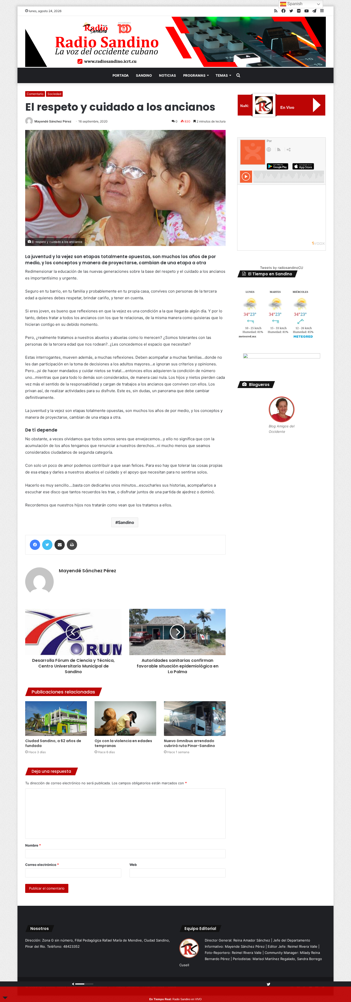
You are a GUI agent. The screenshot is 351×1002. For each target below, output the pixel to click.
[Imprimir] (72, 545)
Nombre (33, 845)
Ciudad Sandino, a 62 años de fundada (53, 743)
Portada (121, 75)
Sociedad (54, 94)
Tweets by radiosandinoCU (281, 268)
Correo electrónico (42, 865)
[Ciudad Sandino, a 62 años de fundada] (56, 718)
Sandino (144, 75)
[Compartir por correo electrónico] (59, 545)
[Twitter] (47, 545)
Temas (222, 75)
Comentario (35, 94)
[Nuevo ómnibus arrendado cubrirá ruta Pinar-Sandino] (195, 718)
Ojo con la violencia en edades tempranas (123, 743)
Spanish (294, 4)
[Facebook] (35, 545)
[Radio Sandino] (175, 42)
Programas (194, 75)
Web (133, 865)
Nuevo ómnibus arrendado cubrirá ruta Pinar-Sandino (189, 743)
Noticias (167, 75)
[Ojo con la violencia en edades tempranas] (125, 718)
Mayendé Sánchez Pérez (52, 121)
